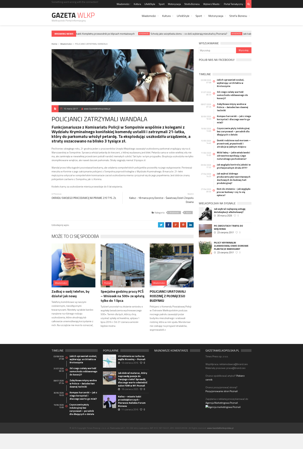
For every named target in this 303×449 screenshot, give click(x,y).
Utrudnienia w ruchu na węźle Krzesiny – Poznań (131, 357)
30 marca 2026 (224, 215)
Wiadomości (123, 4)
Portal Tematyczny (233, 4)
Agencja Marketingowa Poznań (222, 403)
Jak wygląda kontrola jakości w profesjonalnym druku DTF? (234, 166)
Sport (161, 4)
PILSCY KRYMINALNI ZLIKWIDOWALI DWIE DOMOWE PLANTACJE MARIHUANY (231, 245)
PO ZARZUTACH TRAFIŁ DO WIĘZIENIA (228, 227)
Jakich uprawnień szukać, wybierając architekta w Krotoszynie (230, 83)
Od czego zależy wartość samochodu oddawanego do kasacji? (232, 95)
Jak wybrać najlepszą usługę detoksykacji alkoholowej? (229, 210)
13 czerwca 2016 (129, 363)
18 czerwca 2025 (129, 389)
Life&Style (149, 4)
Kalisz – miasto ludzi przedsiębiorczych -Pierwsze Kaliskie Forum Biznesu (132, 401)
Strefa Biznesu (192, 4)
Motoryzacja (174, 4)
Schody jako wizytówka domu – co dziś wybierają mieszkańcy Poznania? (184, 33)
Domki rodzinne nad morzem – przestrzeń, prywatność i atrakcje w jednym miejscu (234, 143)
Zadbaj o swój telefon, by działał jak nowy (70, 294)
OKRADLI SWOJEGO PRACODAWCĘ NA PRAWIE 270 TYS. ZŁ (84, 198)
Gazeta (73, 15)
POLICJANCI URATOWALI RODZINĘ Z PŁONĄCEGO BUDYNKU (168, 296)
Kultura (137, 4)
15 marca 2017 (71, 108)
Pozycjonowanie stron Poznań (222, 391)
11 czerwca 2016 (129, 409)
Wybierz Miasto (211, 4)
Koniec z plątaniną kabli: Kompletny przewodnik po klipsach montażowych (91, 33)
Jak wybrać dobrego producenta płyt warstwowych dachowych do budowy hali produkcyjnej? (233, 178)
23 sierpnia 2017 (225, 232)
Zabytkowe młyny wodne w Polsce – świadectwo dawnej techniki (232, 107)
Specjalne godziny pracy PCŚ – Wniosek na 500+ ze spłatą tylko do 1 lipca (122, 296)
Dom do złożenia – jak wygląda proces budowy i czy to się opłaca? (233, 192)
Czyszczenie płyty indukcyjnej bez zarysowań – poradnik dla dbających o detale (233, 131)
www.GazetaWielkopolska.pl (97, 108)
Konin (188, 212)
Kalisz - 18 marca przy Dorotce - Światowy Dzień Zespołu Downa (161, 200)
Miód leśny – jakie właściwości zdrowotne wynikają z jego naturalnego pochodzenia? (233, 155)
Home (54, 43)
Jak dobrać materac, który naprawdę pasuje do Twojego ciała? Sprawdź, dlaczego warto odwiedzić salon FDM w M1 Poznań (132, 379)
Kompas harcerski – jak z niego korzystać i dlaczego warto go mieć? (234, 119)
